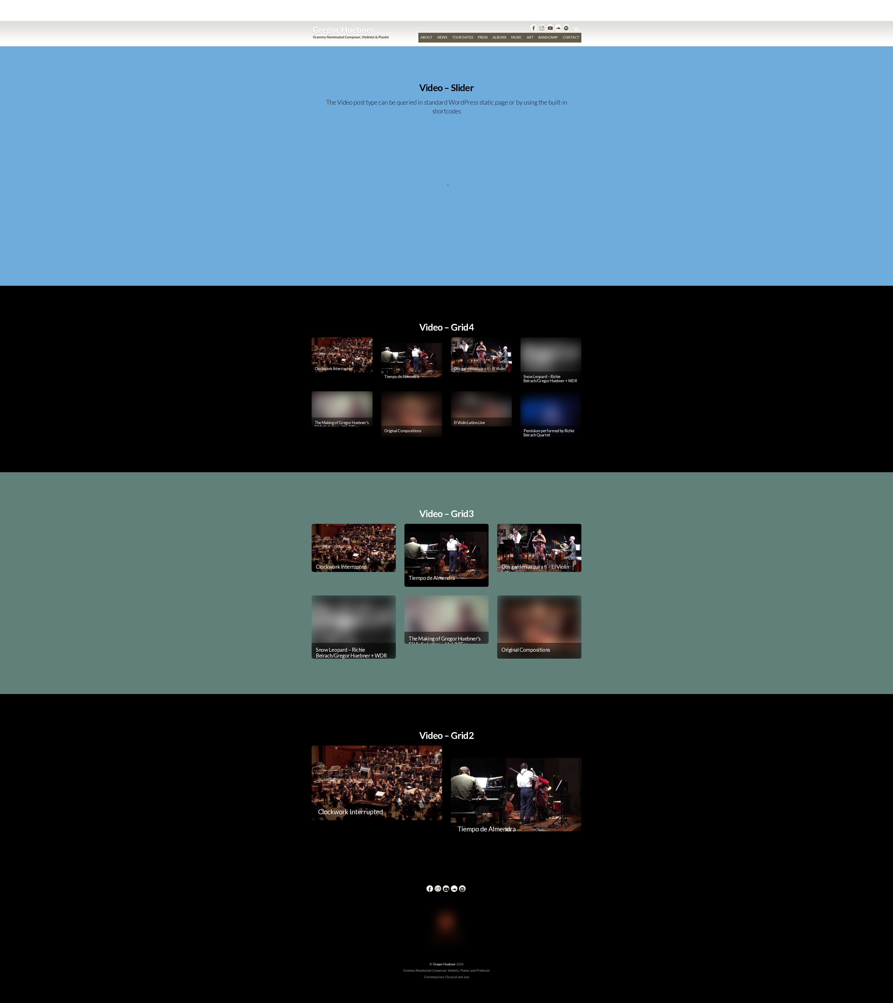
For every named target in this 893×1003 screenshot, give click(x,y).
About (426, 37)
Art (530, 37)
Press (483, 37)
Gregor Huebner (444, 964)
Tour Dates (462, 37)
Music (516, 37)
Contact (571, 37)
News (442, 37)
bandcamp (548, 37)
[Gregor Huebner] (351, 37)
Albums (499, 37)
